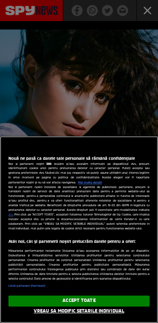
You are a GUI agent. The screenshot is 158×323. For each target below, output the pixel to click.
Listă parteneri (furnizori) (26, 285)
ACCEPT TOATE (78, 300)
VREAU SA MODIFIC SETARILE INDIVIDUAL (79, 311)
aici (10, 215)
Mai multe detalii (90, 182)
